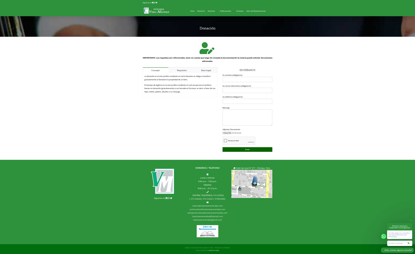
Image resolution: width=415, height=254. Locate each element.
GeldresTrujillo (213, 250)
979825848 (219, 199)
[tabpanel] (180, 85)
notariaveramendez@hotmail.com (207, 216)
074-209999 (218, 195)
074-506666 (195, 199)
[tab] (155, 70)
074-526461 (207, 199)
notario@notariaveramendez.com (207, 205)
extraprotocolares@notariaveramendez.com (207, 213)
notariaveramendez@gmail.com (207, 220)
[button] (269, 10)
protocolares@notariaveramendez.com (207, 209)
